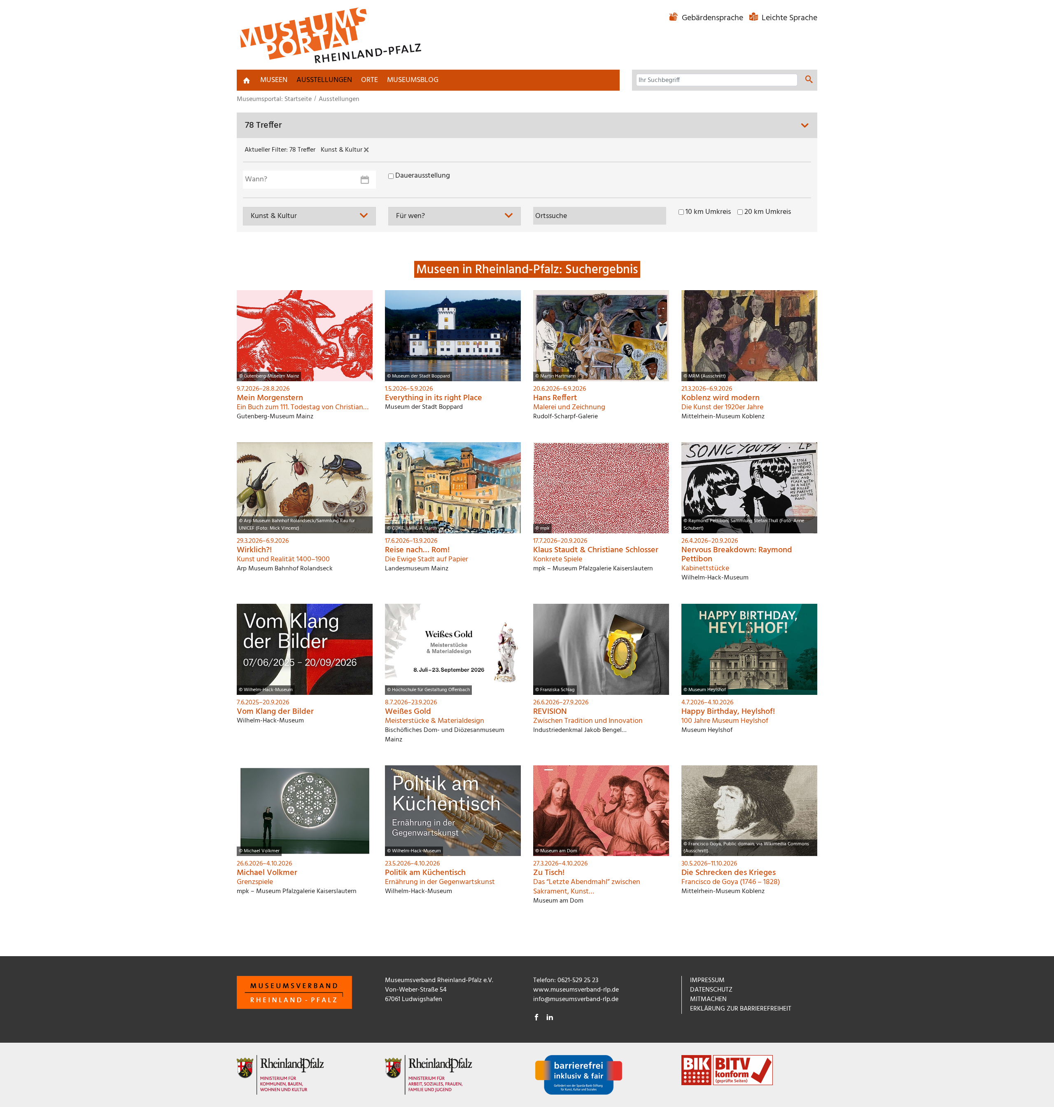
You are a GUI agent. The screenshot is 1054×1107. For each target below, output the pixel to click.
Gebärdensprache (712, 18)
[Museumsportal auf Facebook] (536, 1018)
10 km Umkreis (708, 212)
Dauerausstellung (422, 176)
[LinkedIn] (549, 1018)
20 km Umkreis (767, 212)
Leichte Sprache (788, 18)
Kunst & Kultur (342, 150)
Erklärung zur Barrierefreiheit (740, 1009)
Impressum (707, 980)
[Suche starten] (809, 81)
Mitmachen (708, 999)
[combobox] (309, 216)
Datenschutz (711, 990)
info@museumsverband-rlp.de (575, 999)
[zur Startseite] (247, 80)
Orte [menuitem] (369, 80)
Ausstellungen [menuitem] (324, 80)
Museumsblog (412, 80)
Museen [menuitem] (273, 80)
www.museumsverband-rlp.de (576, 990)
